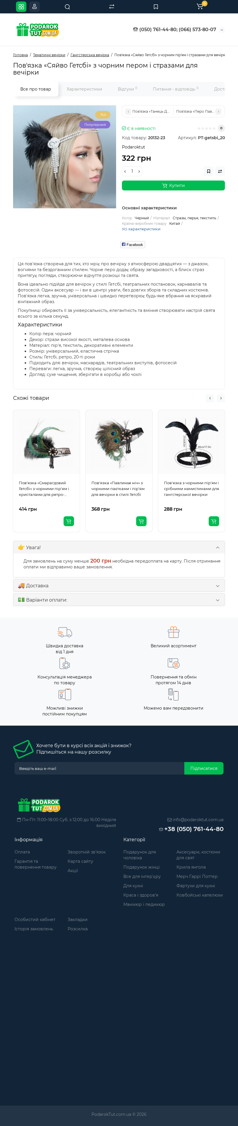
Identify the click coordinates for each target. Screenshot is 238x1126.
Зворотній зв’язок (87, 852)
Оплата (22, 852)
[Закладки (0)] (156, 6)
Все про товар (35, 89)
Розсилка (78, 928)
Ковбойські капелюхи (199, 895)
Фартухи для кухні (195, 885)
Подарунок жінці (141, 867)
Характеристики (84, 89)
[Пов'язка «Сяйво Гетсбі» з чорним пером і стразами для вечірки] (64, 156)
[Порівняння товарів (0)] (112, 6)
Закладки (78, 919)
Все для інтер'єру (142, 876)
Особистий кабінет (35, 919)
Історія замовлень (34, 928)
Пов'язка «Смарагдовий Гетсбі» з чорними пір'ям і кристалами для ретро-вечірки (44, 488)
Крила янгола (191, 867)
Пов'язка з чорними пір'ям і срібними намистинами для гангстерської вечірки (191, 488)
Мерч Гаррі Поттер (197, 876)
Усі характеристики (141, 229)
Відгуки (127, 89)
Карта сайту (80, 861)
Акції (73, 870)
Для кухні (133, 885)
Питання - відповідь (176, 89)
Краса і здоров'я (140, 895)
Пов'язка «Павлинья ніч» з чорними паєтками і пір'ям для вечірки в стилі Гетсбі (118, 488)
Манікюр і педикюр (144, 904)
